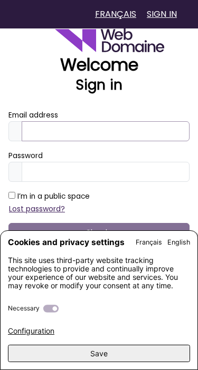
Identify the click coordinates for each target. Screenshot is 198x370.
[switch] (51, 308)
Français (115, 14)
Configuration (31, 330)
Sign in (162, 14)
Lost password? (37, 208)
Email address (33, 115)
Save (99, 353)
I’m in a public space (52, 196)
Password (25, 156)
